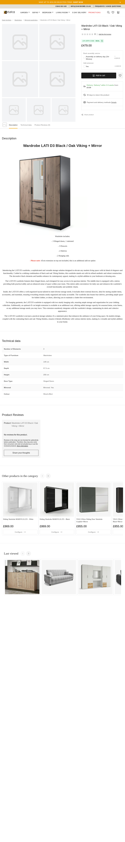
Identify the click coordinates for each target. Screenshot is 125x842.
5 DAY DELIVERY (79, 12)
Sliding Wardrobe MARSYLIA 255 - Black (55, 519)
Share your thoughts (21, 453)
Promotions (94, 12)
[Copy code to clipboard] (102, 40)
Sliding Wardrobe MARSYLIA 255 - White (18, 519)
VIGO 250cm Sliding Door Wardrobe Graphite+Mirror (89, 520)
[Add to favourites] (120, 75)
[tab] (13, 125)
